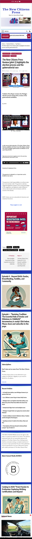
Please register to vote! (16, 205)
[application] (16, 162)
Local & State (6, 53)
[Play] (4, 162)
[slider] (27, 162)
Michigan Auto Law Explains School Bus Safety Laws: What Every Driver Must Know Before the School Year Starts (15, 402)
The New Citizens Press (16, 10)
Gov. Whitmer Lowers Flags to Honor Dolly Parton (15, 397)
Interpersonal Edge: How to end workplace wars (14, 407)
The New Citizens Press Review (10, 250)
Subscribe (4, 382)
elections (22, 250)
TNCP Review (6, 56)
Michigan (9, 247)
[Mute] (23, 162)
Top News (13, 56)
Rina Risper (6, 71)
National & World (16, 53)
